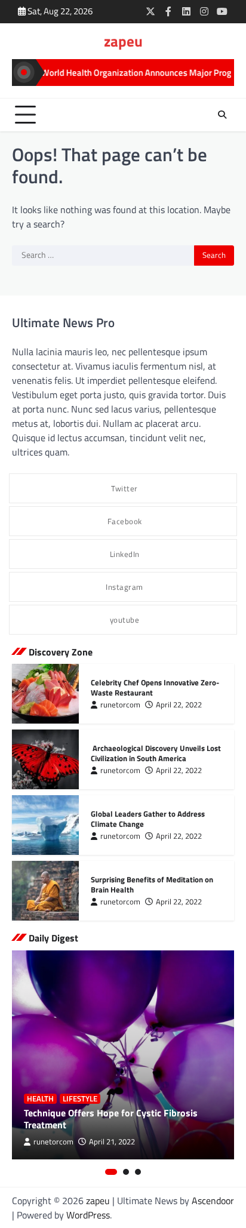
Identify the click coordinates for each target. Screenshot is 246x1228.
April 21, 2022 (112, 1141)
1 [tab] (111, 1172)
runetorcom (120, 704)
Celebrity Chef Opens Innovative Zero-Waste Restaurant (155, 687)
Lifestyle (80, 1099)
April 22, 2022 (179, 704)
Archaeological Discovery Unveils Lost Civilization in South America (156, 753)
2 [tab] (126, 1172)
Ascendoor (213, 1200)
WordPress (88, 1215)
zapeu (123, 41)
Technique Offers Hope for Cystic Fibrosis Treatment (111, 1119)
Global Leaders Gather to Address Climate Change (148, 819)
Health (40, 1099)
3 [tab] (138, 1172)
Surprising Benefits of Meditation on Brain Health (152, 884)
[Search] (222, 115)
